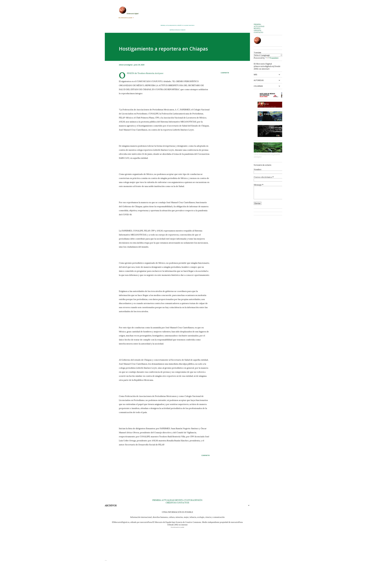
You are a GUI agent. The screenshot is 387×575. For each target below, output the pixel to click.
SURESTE (183, 30)
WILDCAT (178, 30)
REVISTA (174, 25)
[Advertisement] (161, 474)
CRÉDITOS (171, 502)
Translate (274, 58)
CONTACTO (258, 32)
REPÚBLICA (173, 30)
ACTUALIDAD (169, 25)
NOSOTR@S (191, 25)
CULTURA (189, 500)
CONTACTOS (182, 502)
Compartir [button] (225, 73)
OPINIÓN (179, 25)
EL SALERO (185, 25)
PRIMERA (163, 25)
